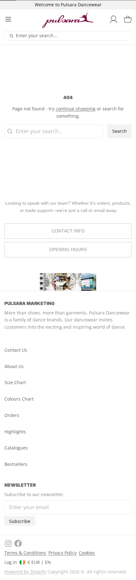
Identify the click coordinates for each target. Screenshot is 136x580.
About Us (14, 366)
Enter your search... (36, 35)
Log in (10, 562)
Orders (11, 415)
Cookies (87, 553)
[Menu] (10, 19)
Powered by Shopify (25, 572)
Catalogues (16, 448)
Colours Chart (19, 399)
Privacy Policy (62, 553)
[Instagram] (8, 543)
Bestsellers (16, 464)
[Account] (112, 19)
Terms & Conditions (25, 553)
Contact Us (15, 350)
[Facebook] (18, 543)
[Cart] (127, 19)
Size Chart (15, 382)
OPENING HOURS (68, 249)
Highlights (15, 432)
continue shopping (76, 109)
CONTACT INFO (68, 230)
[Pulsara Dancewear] (68, 19)
